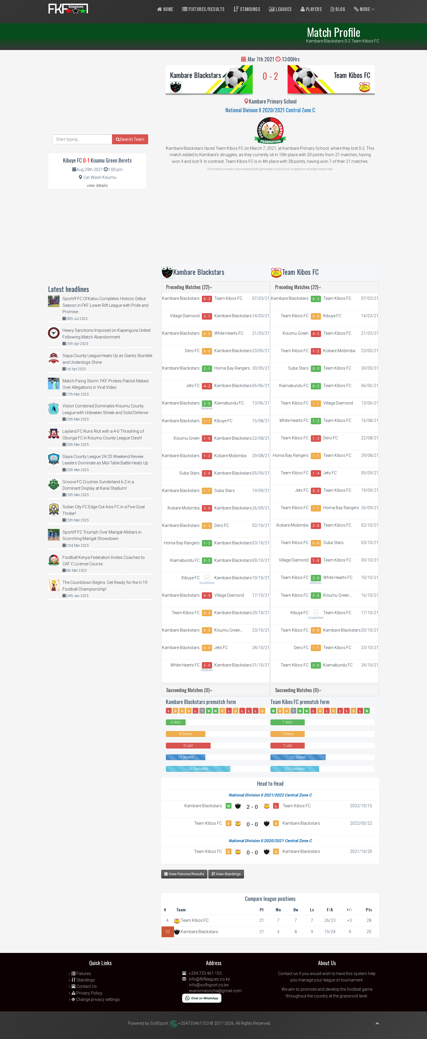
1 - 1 (207, 421)
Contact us (288, 973)
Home (167, 9)
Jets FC (193, 385)
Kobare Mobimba (230, 455)
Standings (249, 9)
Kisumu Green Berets (187, 438)
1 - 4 (316, 473)
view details (96, 185)
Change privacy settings (97, 999)
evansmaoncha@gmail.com (215, 990)
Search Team (132, 139)
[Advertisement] (270, 220)
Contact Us (86, 986)
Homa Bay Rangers (232, 368)
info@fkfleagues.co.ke (209, 979)
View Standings (228, 874)
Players (313, 9)
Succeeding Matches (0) (187, 690)
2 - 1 (207, 316)
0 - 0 (207, 334)
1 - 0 (207, 438)
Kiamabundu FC (229, 403)
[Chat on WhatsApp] (201, 997)
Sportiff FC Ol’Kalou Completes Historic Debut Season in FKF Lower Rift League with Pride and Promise (105, 305)
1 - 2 (207, 456)
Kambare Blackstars (195, 75)
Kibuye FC (223, 420)
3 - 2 (316, 491)
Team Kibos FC (352, 75)
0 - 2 (207, 299)
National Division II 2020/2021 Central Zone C (270, 110)
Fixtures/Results (206, 9)
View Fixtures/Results (186, 874)
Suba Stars (189, 473)
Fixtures (83, 973)
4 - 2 (207, 386)
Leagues (283, 9)
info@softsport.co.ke (208, 985)
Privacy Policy (89, 993)
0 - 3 (207, 561)
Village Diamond (185, 315)
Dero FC (192, 350)
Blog (340, 9)
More (365, 9)
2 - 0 (207, 404)
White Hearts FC (228, 333)
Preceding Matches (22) (187, 287)
